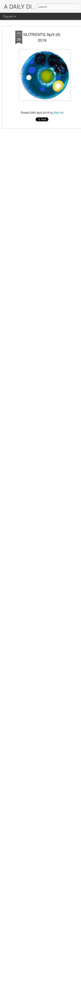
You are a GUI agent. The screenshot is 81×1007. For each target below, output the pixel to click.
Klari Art (59, 112)
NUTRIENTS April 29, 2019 (42, 37)
